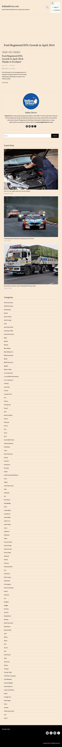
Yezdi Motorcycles (9, 711)
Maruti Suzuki (8, 549)
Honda (6, 457)
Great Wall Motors (9, 440)
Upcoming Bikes (8, 683)
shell (5, 633)
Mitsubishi (7, 580)
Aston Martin (7, 316)
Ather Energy (7, 320)
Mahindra (6, 535)
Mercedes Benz (8, 566)
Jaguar (6, 482)
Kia (5, 496)
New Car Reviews (9, 587)
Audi (5, 323)
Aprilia (6, 313)
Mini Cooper (7, 577)
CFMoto (6, 383)
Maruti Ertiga (7, 545)
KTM (5, 507)
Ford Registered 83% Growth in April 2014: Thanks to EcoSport (13, 59)
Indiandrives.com (10, 6)
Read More (5, 83)
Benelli (6, 341)
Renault (6, 619)
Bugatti (6, 366)
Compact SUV (8, 394)
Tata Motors (7, 654)
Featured (5, 52)
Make (5, 538)
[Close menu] (52, 3)
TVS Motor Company (10, 676)
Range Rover (7, 616)
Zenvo (6, 718)
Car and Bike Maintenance (11, 376)
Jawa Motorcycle (8, 485)
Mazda (6, 559)
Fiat (5, 429)
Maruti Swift (7, 552)
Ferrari (6, 425)
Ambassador (7, 309)
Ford (10, 52)
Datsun (6, 401)
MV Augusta (7, 584)
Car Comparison (8, 380)
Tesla (5, 658)
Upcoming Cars (8, 686)
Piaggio (6, 605)
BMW (5, 359)
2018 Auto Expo (8, 306)
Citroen (6, 390)
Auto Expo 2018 (8, 327)
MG (5, 570)
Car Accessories (8, 373)
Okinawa (6, 595)
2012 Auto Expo (8, 302)
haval (5, 450)
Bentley (6, 345)
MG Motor (7, 573)
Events (6, 418)
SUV (5, 644)
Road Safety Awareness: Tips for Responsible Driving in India (20, 286)
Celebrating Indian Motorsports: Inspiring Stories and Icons (19, 238)
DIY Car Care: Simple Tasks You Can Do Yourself (17, 191)
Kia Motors (7, 499)
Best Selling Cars (8, 352)
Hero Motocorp (8, 454)
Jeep (5, 489)
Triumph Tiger (8, 672)
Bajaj (5, 337)
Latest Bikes (7, 517)
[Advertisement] (31, 27)
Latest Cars (7, 521)
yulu (5, 714)
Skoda (5, 637)
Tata (5, 651)
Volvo (5, 704)
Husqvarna (7, 464)
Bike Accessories (8, 355)
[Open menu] (47, 7)
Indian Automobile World (11, 475)
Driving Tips (7, 404)
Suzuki (6, 647)
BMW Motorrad (8, 362)
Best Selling (7, 348)
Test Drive (7, 661)
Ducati (6, 408)
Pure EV (6, 612)
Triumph (6, 669)
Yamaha (6, 707)
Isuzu (5, 478)
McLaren (6, 563)
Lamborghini (7, 510)
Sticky (5, 640)
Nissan (6, 591)
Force (5, 433)
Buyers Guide (7, 369)
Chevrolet (7, 387)
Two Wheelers (8, 679)
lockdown (6, 531)
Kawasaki (6, 492)
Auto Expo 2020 (8, 330)
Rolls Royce (7, 626)
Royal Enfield (7, 630)
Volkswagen (7, 700)
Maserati (6, 556)
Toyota (6, 665)
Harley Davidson (8, 443)
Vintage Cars (7, 697)
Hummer (6, 461)
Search (55, 135)
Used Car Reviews (9, 690)
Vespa (5, 693)
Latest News (17, 52)
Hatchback (7, 447)
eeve (5, 411)
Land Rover (7, 514)
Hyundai (6, 468)
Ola (5, 598)
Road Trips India (8, 623)
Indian (6, 471)
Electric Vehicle (8, 415)
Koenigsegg (7, 503)
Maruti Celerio (8, 542)
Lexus (5, 528)
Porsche (6, 609)
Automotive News (9, 334)
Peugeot (6, 602)
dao (5, 397)
